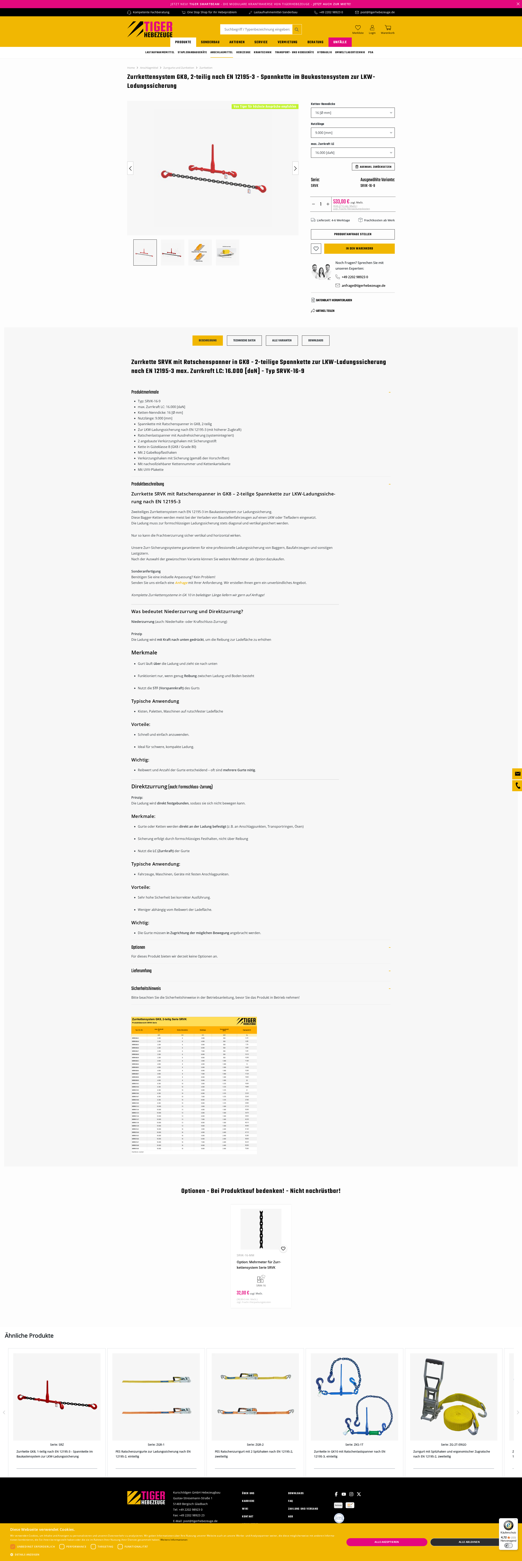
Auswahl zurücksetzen (376, 167)
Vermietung (288, 42)
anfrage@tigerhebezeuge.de (363, 285)
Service (261, 42)
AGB (290, 1517)
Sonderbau (210, 42)
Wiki (245, 1509)
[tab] (207, 340)
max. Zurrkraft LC (322, 144)
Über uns (248, 1493)
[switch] (508, 1545)
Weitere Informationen (173, 1539)
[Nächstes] (295, 168)
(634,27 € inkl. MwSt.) (351, 207)
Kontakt (247, 1517)
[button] (172, 1554)
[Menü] (515, 1520)
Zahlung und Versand (303, 1509)
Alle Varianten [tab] (282, 340)
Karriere (248, 1501)
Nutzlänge (317, 124)
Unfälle (340, 42)
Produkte (183, 42)
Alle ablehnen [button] (469, 1542)
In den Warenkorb (359, 248)
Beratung (315, 42)
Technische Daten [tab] (244, 340)
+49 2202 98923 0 (331, 12)
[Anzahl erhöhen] (328, 204)
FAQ (290, 1501)
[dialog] (261, 1542)
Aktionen (237, 42)
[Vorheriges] (130, 168)
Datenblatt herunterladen (334, 300)
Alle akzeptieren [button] (387, 1542)
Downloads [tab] (315, 340)
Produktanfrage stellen (353, 234)
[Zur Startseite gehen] (149, 29)
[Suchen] (297, 29)
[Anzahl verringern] (313, 204)
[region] (215, 183)
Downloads (296, 1493)
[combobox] (256, 29)
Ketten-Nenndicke (323, 104)
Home (131, 68)
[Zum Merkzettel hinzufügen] (316, 249)
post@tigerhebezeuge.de (378, 12)
